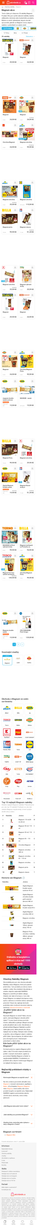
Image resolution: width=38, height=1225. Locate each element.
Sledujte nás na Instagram (9, 1176)
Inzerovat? (5, 1151)
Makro (5, 1086)
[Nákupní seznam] (29, 2)
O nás (3, 1160)
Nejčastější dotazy (7, 1149)
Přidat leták (5, 1162)
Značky (4, 1156)
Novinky (4, 1165)
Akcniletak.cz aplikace (8, 1158)
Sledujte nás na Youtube (9, 1178)
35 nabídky (6, 36)
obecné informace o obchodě (20, 1007)
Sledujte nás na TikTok (8, 1180)
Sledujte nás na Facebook (9, 1173)
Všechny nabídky (9, 7)
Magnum (6, 1084)
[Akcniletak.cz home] (14, 2)
